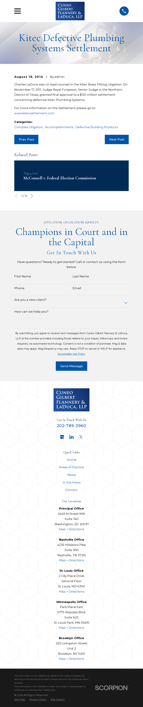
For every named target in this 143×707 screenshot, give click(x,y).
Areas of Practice (71, 467)
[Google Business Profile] (62, 437)
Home (71, 459)
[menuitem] (19, 699)
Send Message (71, 366)
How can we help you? (31, 311)
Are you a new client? (30, 299)
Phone (19, 288)
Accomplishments (59, 127)
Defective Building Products (96, 127)
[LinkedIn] (71, 437)
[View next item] (32, 196)
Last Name (81, 276)
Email (77, 288)
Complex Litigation (28, 127)
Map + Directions (71, 529)
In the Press (72, 482)
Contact (72, 490)
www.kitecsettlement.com (34, 113)
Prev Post (26, 139)
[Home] (70, 11)
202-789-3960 (71, 425)
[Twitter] (81, 437)
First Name (22, 276)
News (71, 475)
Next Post (116, 139)
